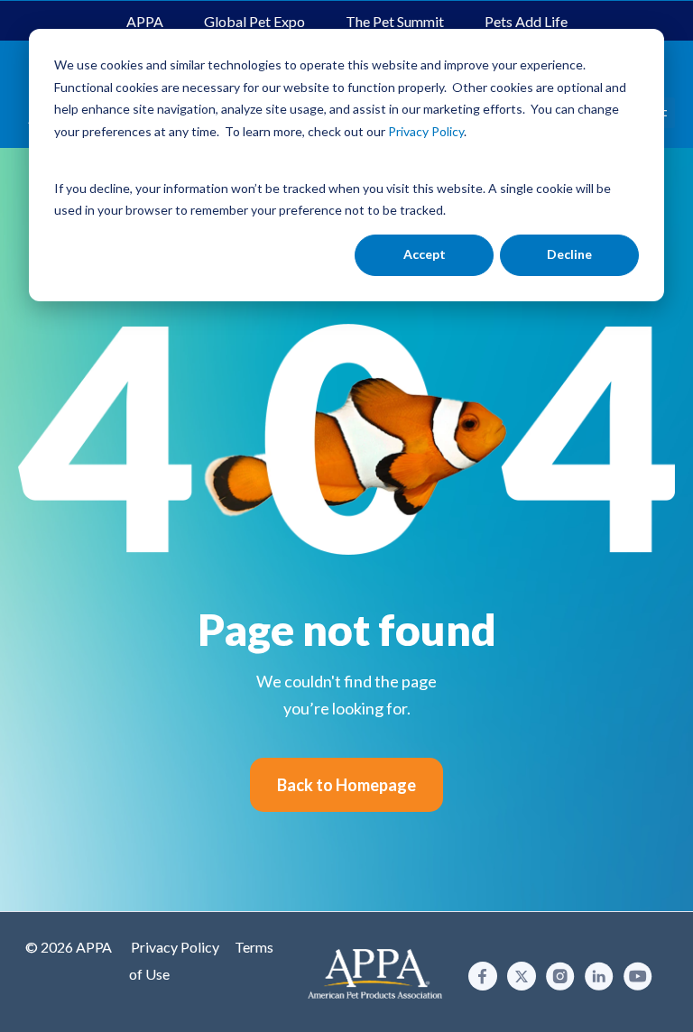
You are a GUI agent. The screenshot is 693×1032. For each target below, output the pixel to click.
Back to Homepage (346, 785)
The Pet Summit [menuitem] (395, 21)
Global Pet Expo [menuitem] (254, 21)
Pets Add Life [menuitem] (526, 21)
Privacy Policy (175, 946)
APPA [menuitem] (144, 21)
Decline (569, 254)
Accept (424, 254)
